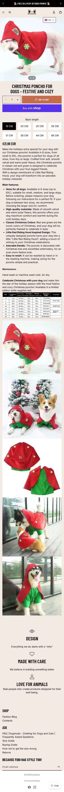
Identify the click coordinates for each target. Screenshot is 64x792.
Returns (6, 752)
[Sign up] (58, 767)
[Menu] (3, 12)
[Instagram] (34, 787)
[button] (49, 19)
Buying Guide (9, 744)
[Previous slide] (3, 3)
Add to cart (43, 99)
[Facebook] (29, 787)
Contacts (7, 720)
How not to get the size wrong (19, 748)
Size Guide (8, 740)
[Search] (10, 12)
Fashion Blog (9, 716)
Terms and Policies (32, 781)
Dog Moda (35, 775)
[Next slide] (60, 3)
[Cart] (60, 12)
